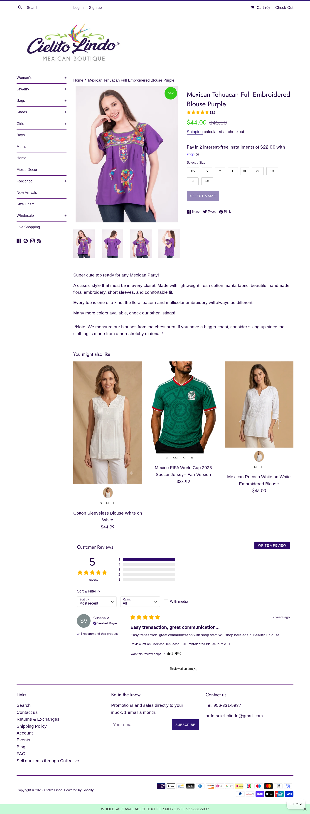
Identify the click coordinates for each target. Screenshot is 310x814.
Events (23, 739)
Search (24, 705)
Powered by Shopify (79, 790)
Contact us (27, 712)
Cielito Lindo (53, 790)
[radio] (193, 171)
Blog (21, 746)
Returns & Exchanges (38, 719)
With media (179, 601)
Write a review (272, 545)
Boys (21, 135)
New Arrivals (27, 192)
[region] (155, 809)
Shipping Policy (32, 726)
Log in (78, 7)
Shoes (41, 112)
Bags (41, 100)
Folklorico (41, 181)
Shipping (195, 131)
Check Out (284, 7)
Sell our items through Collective (48, 760)
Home (21, 158)
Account (25, 733)
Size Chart (25, 204)
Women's (41, 78)
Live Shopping (28, 227)
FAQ (21, 753)
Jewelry (41, 89)
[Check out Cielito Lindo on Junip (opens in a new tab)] (192, 669)
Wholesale (41, 215)
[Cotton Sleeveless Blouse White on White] (107, 422)
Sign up (95, 7)
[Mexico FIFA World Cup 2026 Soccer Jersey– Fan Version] (183, 407)
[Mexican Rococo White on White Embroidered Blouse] (259, 404)
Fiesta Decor (27, 170)
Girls (41, 124)
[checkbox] (183, 601)
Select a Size (196, 162)
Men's (21, 147)
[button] (201, 112)
